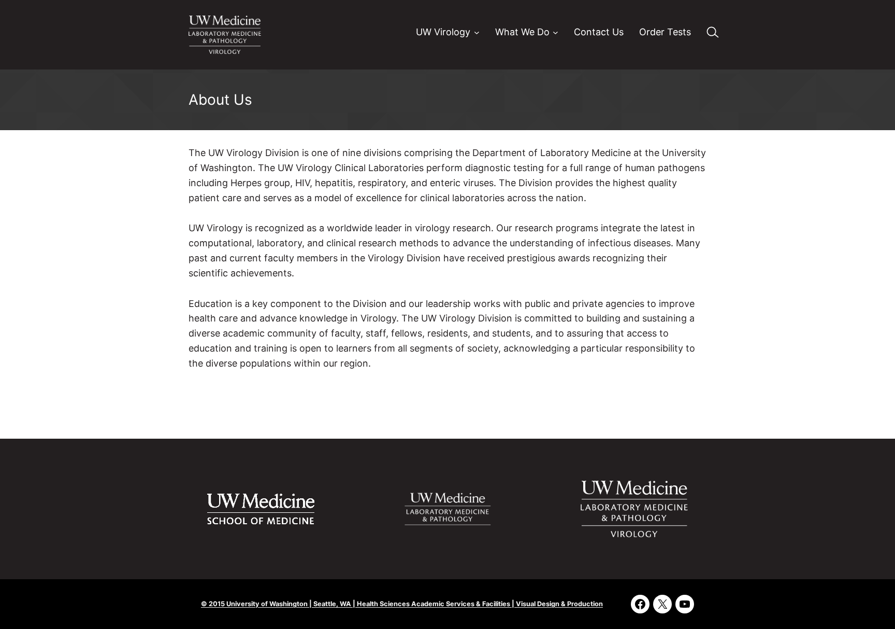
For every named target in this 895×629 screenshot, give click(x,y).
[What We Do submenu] (555, 32)
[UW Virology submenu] (477, 32)
